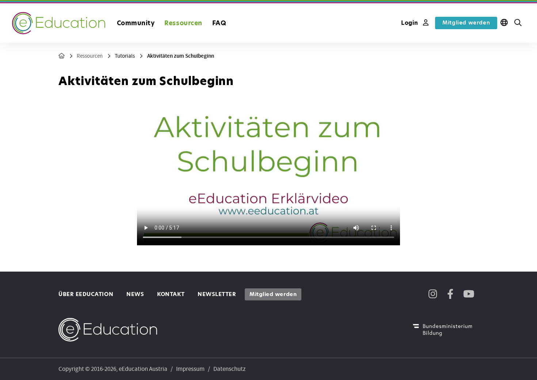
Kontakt (170, 294)
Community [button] (136, 23)
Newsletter (217, 294)
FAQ (219, 23)
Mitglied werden (466, 22)
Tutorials (125, 56)
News (135, 294)
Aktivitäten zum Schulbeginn (180, 56)
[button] (518, 23)
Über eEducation (85, 294)
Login (410, 23)
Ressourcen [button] (183, 23)
